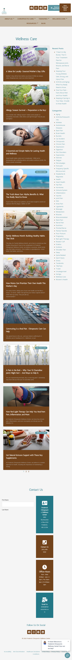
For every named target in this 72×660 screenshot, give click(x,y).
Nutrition (59, 225)
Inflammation (60, 193)
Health (58, 179)
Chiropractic (60, 141)
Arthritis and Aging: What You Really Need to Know (63, 84)
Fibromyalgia (60, 163)
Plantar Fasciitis (61, 231)
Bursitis (58, 136)
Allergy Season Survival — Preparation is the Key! (26, 110)
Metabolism (60, 212)
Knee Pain (59, 204)
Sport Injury (60, 258)
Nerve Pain (60, 223)
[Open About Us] (13, 18)
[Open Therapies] (48, 18)
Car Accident (60, 139)
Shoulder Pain (61, 250)
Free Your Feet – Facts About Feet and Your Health (62, 93)
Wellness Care (61, 277)
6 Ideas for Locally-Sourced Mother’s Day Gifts (25, 71)
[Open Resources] (37, 23)
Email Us (45, 604)
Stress (58, 261)
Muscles (59, 215)
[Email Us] (44, 599)
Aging (58, 114)
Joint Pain (59, 198)
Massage (59, 209)
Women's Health (62, 280)
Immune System (61, 190)
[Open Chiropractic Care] (35, 18)
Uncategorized (61, 271)
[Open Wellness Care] (66, 18)
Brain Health (60, 133)
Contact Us (44, 547)
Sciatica (58, 244)
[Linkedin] (45, 8)
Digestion (59, 150)
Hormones (59, 187)
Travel (58, 269)
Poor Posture (60, 234)
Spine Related (61, 255)
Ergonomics (60, 155)
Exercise (59, 158)
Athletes (59, 122)
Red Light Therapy (62, 239)
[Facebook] (32, 8)
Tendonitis (60, 263)
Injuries (58, 196)
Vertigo (58, 274)
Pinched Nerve (61, 228)
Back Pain (59, 131)
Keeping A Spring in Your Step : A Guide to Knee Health (63, 101)
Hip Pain (59, 185)
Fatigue (58, 160)
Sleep (58, 252)
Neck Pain (59, 220)
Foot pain (59, 166)
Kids (57, 201)
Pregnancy (59, 236)
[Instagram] (36, 8)
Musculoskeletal (61, 217)
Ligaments (59, 206)
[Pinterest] (41, 8)
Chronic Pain (60, 144)
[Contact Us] (44, 542)
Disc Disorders (61, 152)
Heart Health (60, 182)
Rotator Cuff (60, 242)
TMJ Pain (59, 266)
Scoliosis (59, 247)
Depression (60, 147)
